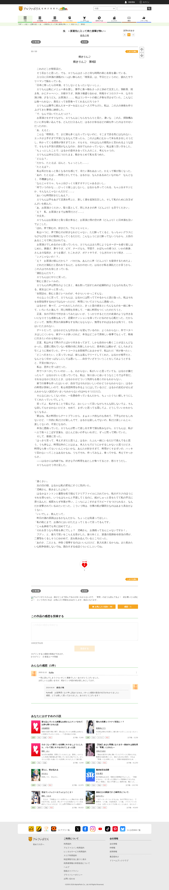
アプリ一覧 (65, 830)
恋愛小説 (33, 24)
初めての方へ (38, 844)
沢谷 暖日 (99, 773)
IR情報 (112, 848)
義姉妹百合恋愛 (102, 770)
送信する (84, 648)
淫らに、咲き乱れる (50, 770)
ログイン (146, 2)
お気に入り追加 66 (103, 607)
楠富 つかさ (46, 796)
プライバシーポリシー (73, 875)
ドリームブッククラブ (119, 860)
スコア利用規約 (70, 855)
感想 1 (127, 607)
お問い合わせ (69, 879)
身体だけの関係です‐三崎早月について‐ (112, 792)
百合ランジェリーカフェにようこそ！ (57, 792)
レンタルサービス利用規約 (75, 851)
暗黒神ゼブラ (101, 728)
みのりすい (100, 796)
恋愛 (33, 737)
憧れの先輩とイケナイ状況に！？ (110, 722)
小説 (26, 24)
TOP (20, 24)
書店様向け (114, 857)
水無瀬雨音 (46, 728)
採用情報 (113, 851)
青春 (88, 785)
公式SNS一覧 (135, 830)
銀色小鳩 (84, 35)
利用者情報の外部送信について (77, 863)
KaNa (51, 672)
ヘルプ (66, 867)
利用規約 (67, 844)
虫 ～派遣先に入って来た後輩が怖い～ (54, 24)
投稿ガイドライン (71, 871)
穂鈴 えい (46, 751)
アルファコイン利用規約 (74, 848)
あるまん (45, 773)
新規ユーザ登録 (51, 657)
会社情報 (113, 844)
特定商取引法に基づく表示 (75, 859)
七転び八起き (101, 751)
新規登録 (131, 2)
